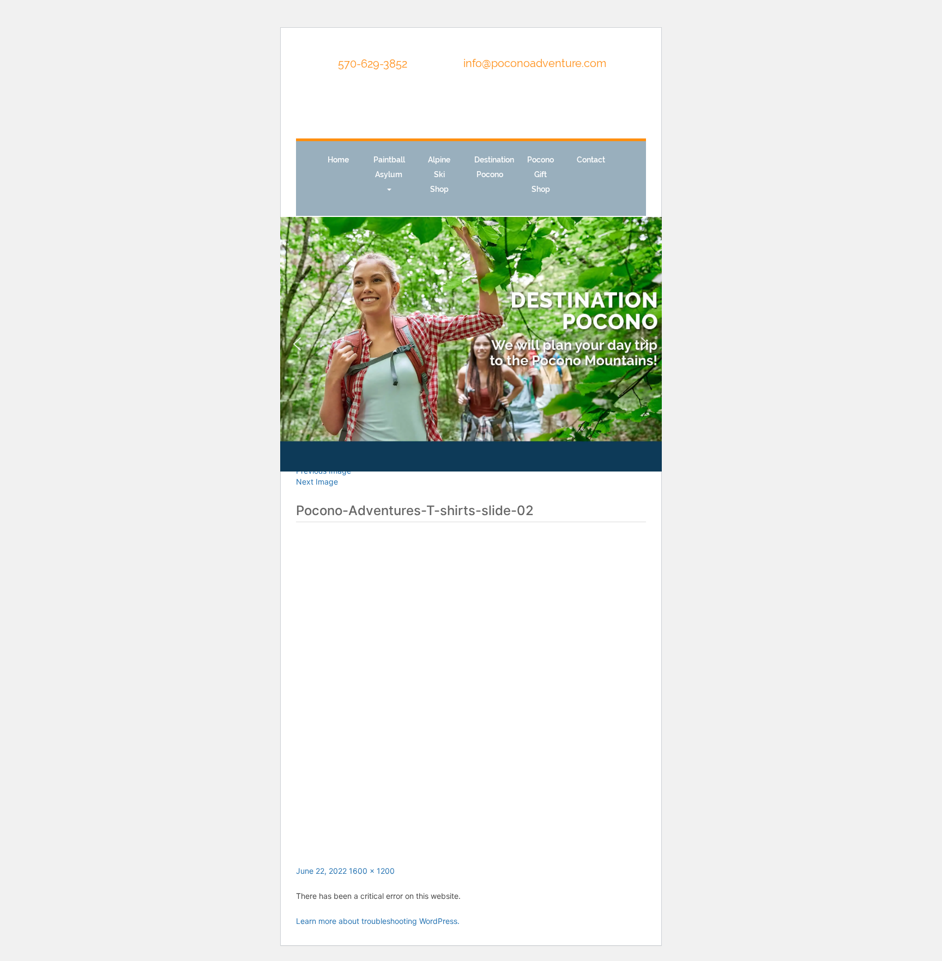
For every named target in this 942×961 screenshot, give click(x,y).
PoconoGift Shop (540, 174)
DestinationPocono (494, 167)
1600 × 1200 (372, 870)
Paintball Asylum (389, 167)
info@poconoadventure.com (534, 63)
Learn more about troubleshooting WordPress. (378, 921)
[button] (297, 344)
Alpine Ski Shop (439, 174)
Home (338, 159)
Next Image (317, 481)
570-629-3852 (371, 63)
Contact (591, 159)
